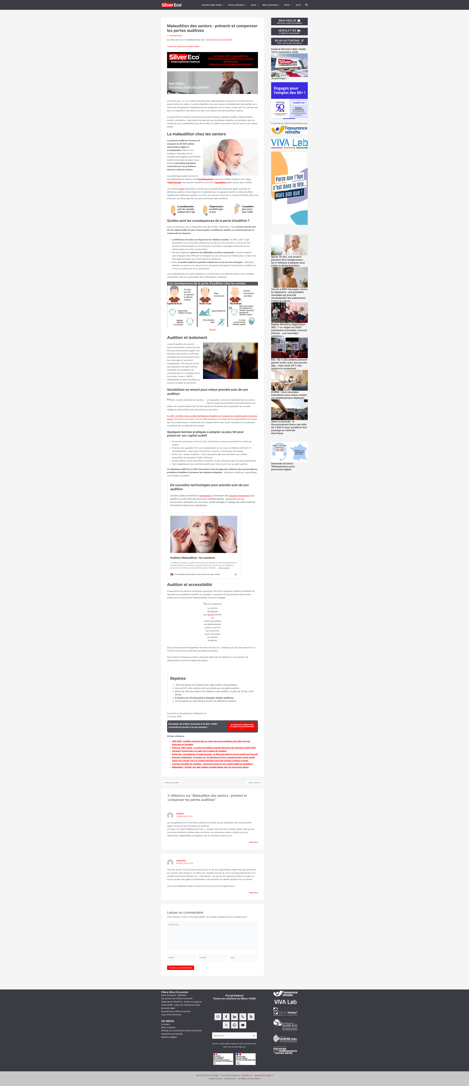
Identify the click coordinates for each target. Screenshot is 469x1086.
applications (206, 495)
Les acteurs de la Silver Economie (176, 998)
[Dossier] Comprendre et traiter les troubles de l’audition (199, 751)
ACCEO (210, 614)
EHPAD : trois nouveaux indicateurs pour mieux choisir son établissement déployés (289, 395)
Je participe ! (279, 78)
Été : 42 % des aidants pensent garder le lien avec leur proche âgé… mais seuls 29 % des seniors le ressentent (289, 364)
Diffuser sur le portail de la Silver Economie (181, 1030)
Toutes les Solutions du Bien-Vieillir (183, 46)
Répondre (253, 842)
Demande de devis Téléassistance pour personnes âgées (283, 466)
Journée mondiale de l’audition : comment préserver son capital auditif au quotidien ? (212, 764)
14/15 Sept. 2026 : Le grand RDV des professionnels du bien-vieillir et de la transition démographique (231, 59)
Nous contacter (168, 1027)
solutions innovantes (239, 495)
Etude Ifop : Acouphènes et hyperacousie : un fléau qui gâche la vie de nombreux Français (215, 754)
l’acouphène (220, 182)
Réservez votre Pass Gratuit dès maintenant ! (230, 64)
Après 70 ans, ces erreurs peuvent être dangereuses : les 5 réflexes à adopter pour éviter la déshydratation (288, 261)
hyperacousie (174, 182)
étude (181, 189)
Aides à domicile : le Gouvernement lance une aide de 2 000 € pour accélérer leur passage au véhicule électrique (289, 427)
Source (212, 329)
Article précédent (171, 783)
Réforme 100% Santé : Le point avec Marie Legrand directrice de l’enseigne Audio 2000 (214, 747)
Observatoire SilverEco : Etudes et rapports (181, 1001)
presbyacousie (206, 179)
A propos (165, 1024)
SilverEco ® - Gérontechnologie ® (257, 1075)
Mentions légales (169, 1037)
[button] (223, 5)
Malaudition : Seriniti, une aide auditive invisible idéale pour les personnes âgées (210, 767)
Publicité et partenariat (171, 1034)
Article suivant (255, 783)
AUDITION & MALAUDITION (219, 40)
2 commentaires (174, 35)
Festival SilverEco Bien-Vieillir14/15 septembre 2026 (288, 51)
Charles (180, 814)
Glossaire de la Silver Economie (175, 1011)
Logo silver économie (171, 1014)
